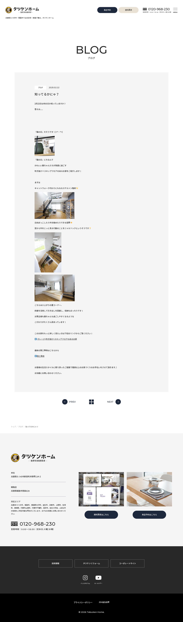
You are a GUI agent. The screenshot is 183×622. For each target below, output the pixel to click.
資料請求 (128, 10)
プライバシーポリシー (83, 602)
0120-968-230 (159, 9)
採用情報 (55, 563)
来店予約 (107, 10)
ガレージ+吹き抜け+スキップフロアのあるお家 (57, 339)
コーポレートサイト (127, 563)
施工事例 (40, 356)
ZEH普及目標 (104, 602)
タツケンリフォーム (91, 563)
